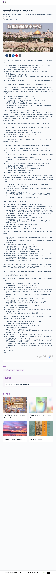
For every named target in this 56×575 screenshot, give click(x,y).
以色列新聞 (11, 370)
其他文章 (6, 381)
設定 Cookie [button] (42, 572)
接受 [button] (48, 572)
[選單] (52, 2)
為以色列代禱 (20, 370)
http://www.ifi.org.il (47, 358)
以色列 (5, 370)
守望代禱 (15, 19)
